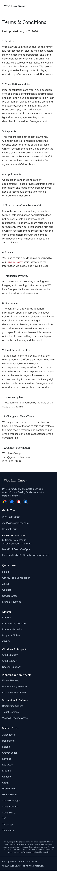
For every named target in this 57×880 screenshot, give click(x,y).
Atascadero (8, 734)
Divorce (6, 617)
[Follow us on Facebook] (11, 501)
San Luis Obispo (11, 800)
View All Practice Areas (15, 718)
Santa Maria (8, 812)
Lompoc (6, 758)
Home (5, 571)
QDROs (6, 641)
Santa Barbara (10, 806)
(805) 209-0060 (11, 517)
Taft (4, 818)
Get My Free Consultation (16, 577)
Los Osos (7, 764)
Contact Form (9, 529)
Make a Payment (11, 601)
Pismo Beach (9, 794)
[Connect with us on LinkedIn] (25, 501)
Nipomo (6, 770)
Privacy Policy (14, 261)
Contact (6, 589)
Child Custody (10, 654)
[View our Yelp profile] (18, 501)
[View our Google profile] (4, 501)
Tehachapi (7, 824)
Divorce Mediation (12, 629)
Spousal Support (11, 667)
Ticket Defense (10, 712)
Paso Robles (9, 788)
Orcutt (5, 782)
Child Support (9, 660)
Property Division (11, 635)
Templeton (8, 830)
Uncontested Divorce (14, 623)
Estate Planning (10, 680)
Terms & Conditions (28, 861)
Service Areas (9, 595)
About (5, 583)
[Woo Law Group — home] (14, 6)
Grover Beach (9, 752)
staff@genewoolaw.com (15, 523)
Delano (6, 746)
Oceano (6, 776)
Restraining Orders (12, 706)
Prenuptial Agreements (14, 686)
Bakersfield (8, 740)
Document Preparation (14, 692)
